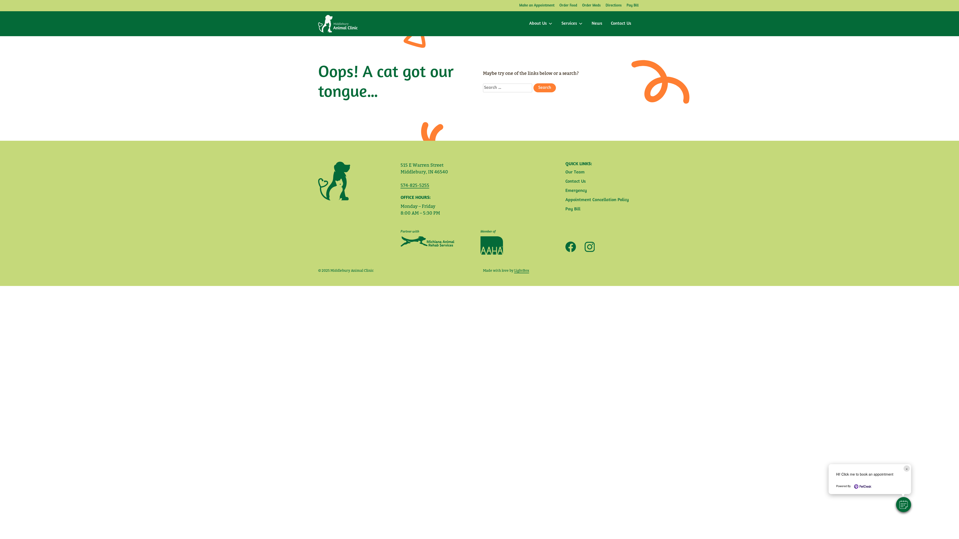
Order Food (568, 5)
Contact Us (621, 23)
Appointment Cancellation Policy (597, 200)
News (597, 23)
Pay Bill (633, 5)
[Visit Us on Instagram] (588, 247)
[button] (903, 504)
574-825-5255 (415, 185)
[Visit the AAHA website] (491, 245)
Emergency (576, 191)
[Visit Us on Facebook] (570, 247)
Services (569, 23)
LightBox (521, 270)
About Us (538, 23)
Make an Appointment (536, 5)
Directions (614, 5)
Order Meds (591, 5)
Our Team (575, 172)
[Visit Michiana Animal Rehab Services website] (427, 241)
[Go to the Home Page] (338, 23)
